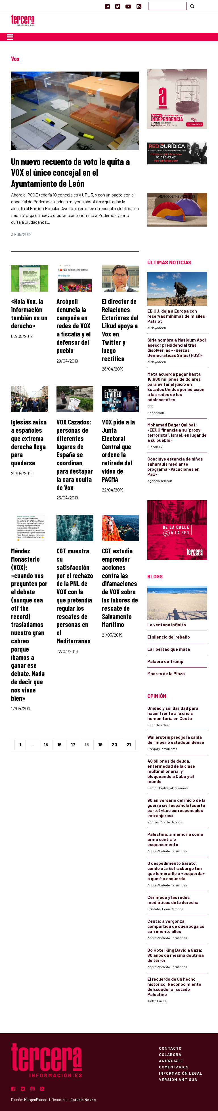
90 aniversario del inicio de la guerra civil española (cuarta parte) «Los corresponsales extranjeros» (176, 808)
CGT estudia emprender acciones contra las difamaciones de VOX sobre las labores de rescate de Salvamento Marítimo (120, 587)
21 (129, 744)
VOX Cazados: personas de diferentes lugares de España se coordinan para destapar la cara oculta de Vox (74, 454)
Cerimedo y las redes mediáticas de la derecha (172, 900)
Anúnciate (171, 1060)
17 (73, 744)
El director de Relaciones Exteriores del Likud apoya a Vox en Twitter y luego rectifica (120, 330)
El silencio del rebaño (168, 636)
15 (46, 744)
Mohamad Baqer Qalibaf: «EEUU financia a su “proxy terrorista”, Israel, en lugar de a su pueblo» (177, 432)
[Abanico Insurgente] (177, 216)
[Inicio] (22, 19)
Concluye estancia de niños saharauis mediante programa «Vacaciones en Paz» (175, 466)
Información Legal (180, 1073)
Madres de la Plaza (166, 673)
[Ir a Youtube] (128, 6)
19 (100, 744)
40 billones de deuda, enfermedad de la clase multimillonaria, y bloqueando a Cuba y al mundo (171, 771)
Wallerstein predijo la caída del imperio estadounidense (175, 740)
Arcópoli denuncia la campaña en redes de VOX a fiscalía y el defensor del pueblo (73, 325)
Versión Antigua (178, 1079)
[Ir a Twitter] (117, 6)
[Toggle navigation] (10, 37)
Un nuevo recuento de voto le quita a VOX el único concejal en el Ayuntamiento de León (70, 172)
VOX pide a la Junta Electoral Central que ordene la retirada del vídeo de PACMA (118, 450)
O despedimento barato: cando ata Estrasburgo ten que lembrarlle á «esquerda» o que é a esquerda (176, 871)
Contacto (170, 1048)
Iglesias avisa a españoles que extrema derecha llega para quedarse (29, 442)
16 (59, 744)
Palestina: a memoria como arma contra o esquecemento (175, 839)
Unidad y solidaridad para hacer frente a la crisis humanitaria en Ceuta (172, 713)
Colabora (170, 1054)
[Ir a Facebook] (107, 6)
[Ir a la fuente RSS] (139, 6)
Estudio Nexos (83, 1099)
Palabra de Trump (165, 661)
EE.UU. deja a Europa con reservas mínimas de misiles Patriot (176, 316)
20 (114, 744)
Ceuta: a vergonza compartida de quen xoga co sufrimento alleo (175, 926)
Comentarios (174, 1066)
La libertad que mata (168, 649)
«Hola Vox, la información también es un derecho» (29, 313)
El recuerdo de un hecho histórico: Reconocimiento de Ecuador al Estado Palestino (174, 986)
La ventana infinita (166, 624)
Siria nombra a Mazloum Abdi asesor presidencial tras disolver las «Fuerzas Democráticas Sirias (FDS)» (176, 347)
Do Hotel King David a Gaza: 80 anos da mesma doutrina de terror (175, 955)
